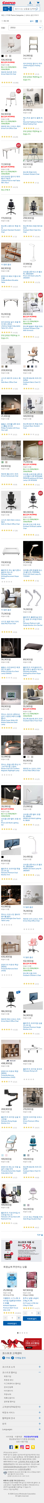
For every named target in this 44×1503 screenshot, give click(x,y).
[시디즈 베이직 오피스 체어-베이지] (2, 366)
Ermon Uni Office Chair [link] (9, 128)
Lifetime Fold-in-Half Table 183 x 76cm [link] (10, 182)
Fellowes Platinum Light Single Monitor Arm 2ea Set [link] (32, 624)
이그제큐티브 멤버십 (12, 1383)
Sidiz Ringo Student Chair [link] (32, 1219)
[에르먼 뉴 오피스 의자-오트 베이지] (28, 757)
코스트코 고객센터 (12, 1353)
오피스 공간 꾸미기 (32, 15)
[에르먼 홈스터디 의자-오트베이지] (6, 462)
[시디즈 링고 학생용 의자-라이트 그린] (24, 1205)
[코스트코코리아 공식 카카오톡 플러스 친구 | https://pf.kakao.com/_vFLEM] (17, 1448)
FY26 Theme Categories (15, 15)
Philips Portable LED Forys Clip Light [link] (10, 429)
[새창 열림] (5, 1473)
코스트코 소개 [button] (8, 1367)
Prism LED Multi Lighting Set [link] (9, 824)
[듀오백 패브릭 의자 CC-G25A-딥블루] (32, 366)
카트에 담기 (12, 1323)
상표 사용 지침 (22, 1441)
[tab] (22, 1366)
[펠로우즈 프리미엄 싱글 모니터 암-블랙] (24, 1011)
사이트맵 (9, 1436)
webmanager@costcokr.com (14, 1467)
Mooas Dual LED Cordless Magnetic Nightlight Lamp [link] (10, 769)
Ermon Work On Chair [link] (8, 74)
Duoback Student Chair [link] (31, 174)
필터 (32, 21)
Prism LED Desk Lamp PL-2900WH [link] (32, 277)
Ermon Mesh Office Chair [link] (10, 1021)
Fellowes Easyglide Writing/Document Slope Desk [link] (32, 673)
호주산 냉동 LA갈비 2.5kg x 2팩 (31, 1299)
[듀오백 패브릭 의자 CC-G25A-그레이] (36, 366)
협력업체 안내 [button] (8, 1418)
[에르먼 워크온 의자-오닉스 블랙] (2, 56)
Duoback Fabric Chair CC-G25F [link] (32, 1172)
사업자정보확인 (24, 1469)
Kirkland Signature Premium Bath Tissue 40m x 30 (10, 1307)
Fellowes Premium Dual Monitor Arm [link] (9, 874)
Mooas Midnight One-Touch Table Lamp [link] (11, 919)
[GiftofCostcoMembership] (21, 1349)
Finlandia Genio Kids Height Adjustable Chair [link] (11, 1172)
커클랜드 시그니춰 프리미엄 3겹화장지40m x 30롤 (12, 1300)
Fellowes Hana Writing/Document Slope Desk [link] (10, 576)
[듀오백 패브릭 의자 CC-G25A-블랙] (28, 366)
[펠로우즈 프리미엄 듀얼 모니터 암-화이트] (6, 857)
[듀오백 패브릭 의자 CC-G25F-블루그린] (24, 1155)
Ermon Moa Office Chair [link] (31, 921)
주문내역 (7, 1394)
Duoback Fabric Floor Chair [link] (32, 721)
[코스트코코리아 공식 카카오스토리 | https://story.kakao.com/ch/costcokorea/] (33, 1448)
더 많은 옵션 (6, 264)
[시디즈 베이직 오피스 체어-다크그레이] (6, 366)
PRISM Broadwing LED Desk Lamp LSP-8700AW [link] (33, 479)
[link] (11, 53)
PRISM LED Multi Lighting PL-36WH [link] (32, 819)
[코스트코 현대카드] (21, 1261)
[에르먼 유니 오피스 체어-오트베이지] (2, 110)
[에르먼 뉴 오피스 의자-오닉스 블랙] (24, 757)
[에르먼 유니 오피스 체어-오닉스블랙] (6, 110)
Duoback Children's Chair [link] (32, 975)
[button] (38, 9)
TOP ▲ (40, 1235)
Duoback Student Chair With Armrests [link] (31, 329)
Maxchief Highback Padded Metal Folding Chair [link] (33, 123)
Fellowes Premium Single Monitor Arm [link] (32, 1028)
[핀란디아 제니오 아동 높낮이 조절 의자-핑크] (6, 1155)
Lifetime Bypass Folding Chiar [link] (31, 67)
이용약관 (18, 1436)
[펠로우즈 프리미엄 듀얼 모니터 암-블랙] (2, 857)
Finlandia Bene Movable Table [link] (9, 281)
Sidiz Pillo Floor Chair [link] (8, 623)
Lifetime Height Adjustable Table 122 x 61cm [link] (10, 327)
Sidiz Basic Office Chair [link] (9, 382)
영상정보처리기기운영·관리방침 (22, 1439)
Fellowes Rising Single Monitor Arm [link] (9, 1122)
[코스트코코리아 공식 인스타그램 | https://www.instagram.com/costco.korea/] (22, 1448)
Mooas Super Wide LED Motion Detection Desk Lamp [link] (9, 722)
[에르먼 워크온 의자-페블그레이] (10, 56)
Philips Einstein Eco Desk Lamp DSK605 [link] (10, 672)
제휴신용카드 (9, 1398)
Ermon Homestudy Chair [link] (9, 476)
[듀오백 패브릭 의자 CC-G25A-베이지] (24, 366)
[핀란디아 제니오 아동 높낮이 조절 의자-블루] (2, 1155)
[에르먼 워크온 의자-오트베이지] (6, 56)
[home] (9, 3)
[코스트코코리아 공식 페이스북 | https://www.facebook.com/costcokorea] (11, 1448)
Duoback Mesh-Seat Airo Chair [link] (32, 231)
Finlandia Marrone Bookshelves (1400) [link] (8, 1076)
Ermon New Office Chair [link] (31, 771)
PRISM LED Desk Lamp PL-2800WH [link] (32, 870)
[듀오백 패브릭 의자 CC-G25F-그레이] (28, 1155)
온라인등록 (8, 1387)
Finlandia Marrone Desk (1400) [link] (9, 970)
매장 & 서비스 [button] (8, 1412)
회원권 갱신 (8, 1380)
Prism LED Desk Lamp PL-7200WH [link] (32, 575)
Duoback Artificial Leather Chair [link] (32, 527)
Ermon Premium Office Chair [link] (31, 1122)
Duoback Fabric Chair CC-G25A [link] (32, 383)
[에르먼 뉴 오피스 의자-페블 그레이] (32, 757)
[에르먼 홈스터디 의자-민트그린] (2, 462)
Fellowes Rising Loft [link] (30, 1071)
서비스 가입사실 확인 (10, 1489)
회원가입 (7, 1376)
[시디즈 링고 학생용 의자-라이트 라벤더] (28, 1205)
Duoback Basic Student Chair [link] (31, 427)
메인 (3, 15)
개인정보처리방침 (31, 1436)
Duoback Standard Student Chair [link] (10, 231)
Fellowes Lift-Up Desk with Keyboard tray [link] (10, 1218)
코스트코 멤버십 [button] (9, 1372)
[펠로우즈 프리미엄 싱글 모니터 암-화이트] (28, 1011)
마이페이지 (8, 1391)
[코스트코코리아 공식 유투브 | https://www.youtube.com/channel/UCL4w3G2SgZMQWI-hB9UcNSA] (28, 1448)
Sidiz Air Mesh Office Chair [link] (10, 524)
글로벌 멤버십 (9, 1401)
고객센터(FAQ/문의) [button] (11, 1407)
